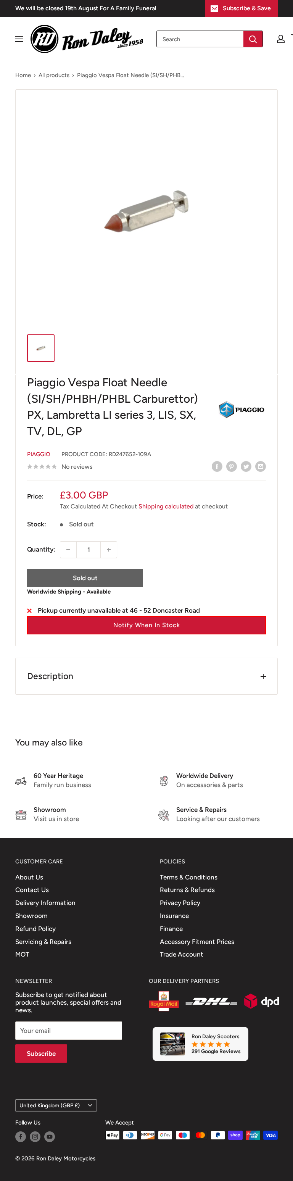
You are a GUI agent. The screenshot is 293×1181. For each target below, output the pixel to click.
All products (54, 75)
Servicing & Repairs (43, 941)
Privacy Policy (180, 903)
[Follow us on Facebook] (20, 1136)
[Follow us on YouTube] (49, 1136)
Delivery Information (45, 903)
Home (23, 75)
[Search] (252, 39)
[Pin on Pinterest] (231, 466)
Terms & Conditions (188, 877)
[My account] (281, 39)
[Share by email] (260, 466)
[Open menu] (19, 39)
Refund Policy (35, 929)
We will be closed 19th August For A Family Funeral (85, 8)
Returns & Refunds (187, 890)
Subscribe (41, 1053)
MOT (22, 954)
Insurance (174, 916)
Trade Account (181, 954)
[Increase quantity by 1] (109, 550)
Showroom (31, 916)
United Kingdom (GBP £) (49, 1105)
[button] (146, 625)
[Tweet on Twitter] (246, 466)
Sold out (85, 578)
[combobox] (200, 39)
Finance (171, 929)
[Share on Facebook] (217, 466)
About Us (29, 877)
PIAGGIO (38, 454)
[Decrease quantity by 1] (68, 550)
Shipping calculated (165, 506)
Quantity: (41, 549)
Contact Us (32, 890)
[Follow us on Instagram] (35, 1136)
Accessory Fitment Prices (197, 941)
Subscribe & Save (247, 8)
